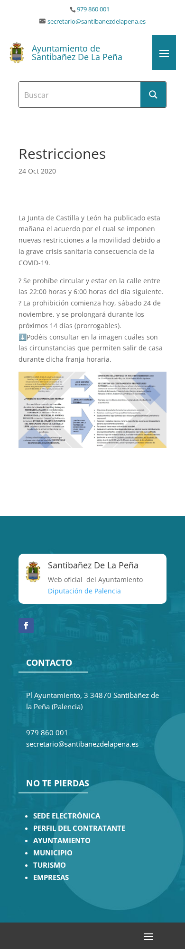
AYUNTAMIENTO (62, 840)
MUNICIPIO (53, 853)
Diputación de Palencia (84, 590)
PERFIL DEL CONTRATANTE (79, 828)
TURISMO (49, 865)
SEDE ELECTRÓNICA (66, 816)
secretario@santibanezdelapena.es (96, 21)
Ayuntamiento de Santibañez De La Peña (77, 52)
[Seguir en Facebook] (26, 625)
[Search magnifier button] (153, 94)
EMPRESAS (51, 877)
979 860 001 (93, 9)
